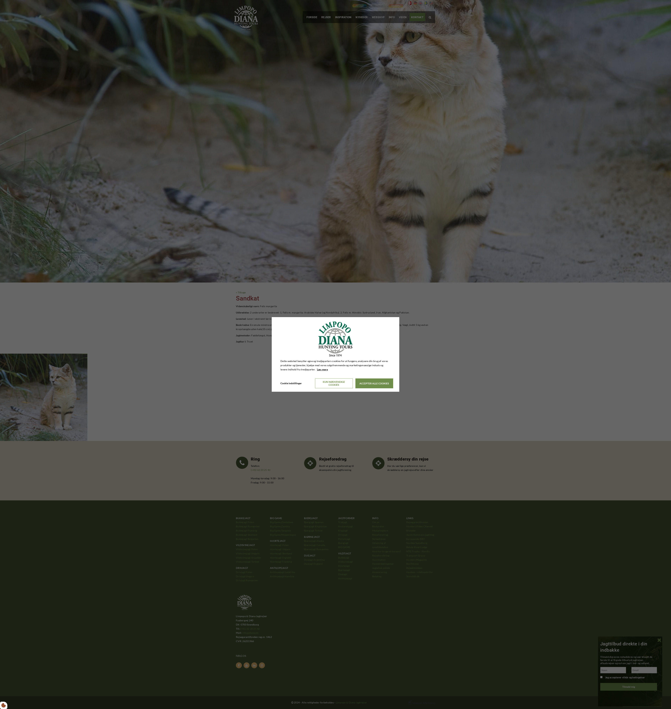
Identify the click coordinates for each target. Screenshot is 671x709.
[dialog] (335, 354)
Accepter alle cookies (374, 383)
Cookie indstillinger (291, 383)
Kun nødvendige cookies (334, 383)
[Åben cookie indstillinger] (3, 705)
